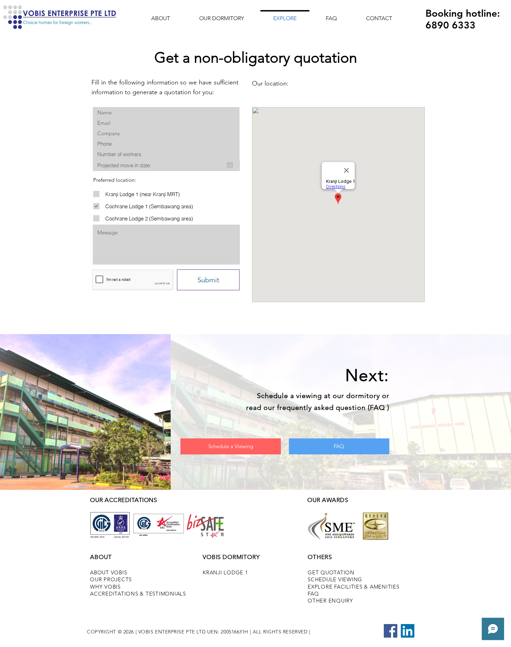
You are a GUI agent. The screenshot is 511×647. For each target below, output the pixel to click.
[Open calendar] (230, 165)
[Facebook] (390, 631)
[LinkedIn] (407, 631)
